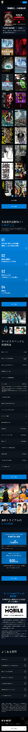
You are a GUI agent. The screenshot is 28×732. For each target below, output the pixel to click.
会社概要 (6, 723)
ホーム (2, 723)
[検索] (21, 2)
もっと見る (14, 200)
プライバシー (12, 723)
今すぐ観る (14, 206)
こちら (23, 390)
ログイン (24, 2)
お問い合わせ (18, 723)
